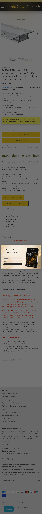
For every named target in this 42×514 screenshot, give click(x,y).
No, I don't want (13, 267)
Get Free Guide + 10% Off (13, 264)
